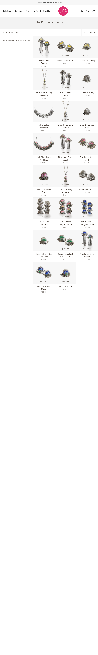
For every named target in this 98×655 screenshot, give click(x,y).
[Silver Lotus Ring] (87, 79)
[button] (7, 11)
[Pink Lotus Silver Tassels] (65, 144)
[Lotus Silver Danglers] (44, 208)
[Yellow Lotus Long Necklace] (44, 79)
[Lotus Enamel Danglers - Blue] (87, 208)
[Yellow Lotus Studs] (65, 47)
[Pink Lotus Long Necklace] (65, 176)
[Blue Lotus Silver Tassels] (87, 240)
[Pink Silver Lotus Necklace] (44, 144)
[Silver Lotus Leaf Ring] (87, 111)
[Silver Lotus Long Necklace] (65, 111)
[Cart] (94, 11)
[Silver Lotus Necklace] (44, 111)
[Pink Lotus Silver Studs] (87, 144)
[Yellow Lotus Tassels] (44, 47)
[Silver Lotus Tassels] (65, 79)
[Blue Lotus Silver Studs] (44, 273)
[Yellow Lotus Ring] (87, 47)
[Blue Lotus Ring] (65, 273)
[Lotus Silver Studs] (87, 176)
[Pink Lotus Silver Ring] (44, 176)
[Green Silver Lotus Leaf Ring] (44, 240)
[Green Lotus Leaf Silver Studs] (65, 240)
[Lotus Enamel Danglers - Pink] (65, 208)
